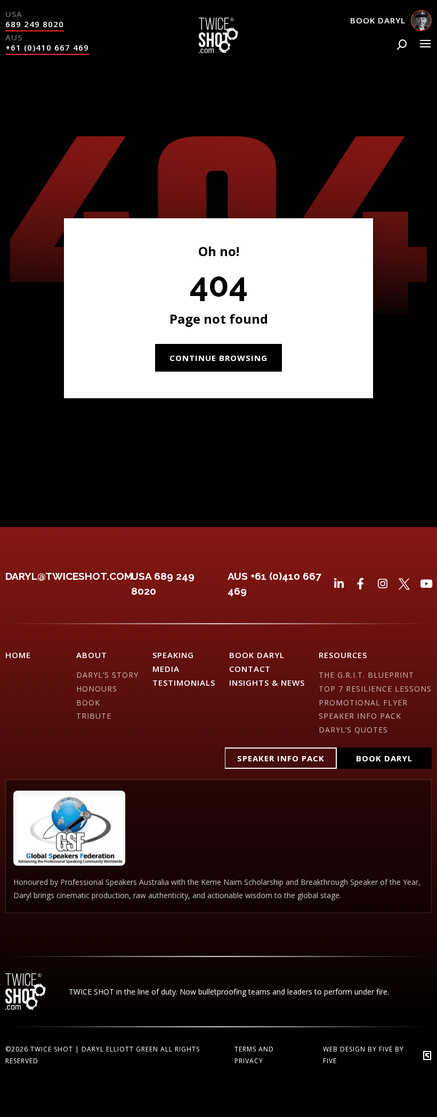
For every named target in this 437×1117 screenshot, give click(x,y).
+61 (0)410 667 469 (47, 47)
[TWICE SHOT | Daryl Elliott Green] (218, 50)
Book (88, 702)
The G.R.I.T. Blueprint (366, 675)
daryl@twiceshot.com (69, 576)
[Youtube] (426, 583)
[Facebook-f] (360, 583)
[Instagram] (382, 583)
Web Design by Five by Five (363, 1055)
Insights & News (267, 682)
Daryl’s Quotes (353, 730)
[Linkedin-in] (338, 583)
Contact (250, 668)
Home (18, 655)
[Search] (401, 44)
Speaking (173, 655)
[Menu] (425, 43)
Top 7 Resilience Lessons (375, 689)
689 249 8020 (34, 24)
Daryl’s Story (107, 675)
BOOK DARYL (257, 655)
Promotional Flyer (363, 702)
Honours (96, 689)
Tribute (93, 716)
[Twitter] (404, 583)
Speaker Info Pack (360, 716)
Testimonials (183, 682)
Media (166, 668)
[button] (281, 758)
